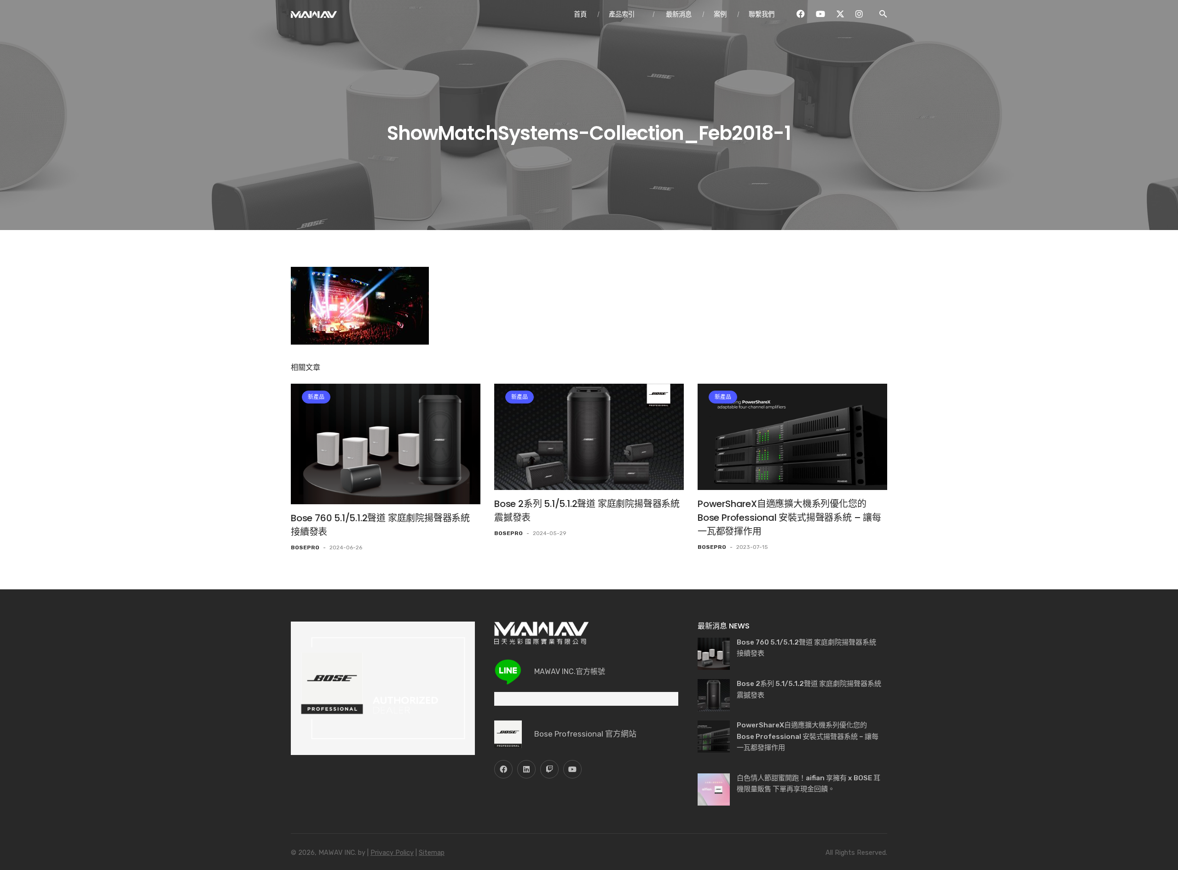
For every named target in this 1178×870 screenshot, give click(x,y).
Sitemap (432, 853)
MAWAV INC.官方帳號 (569, 671)
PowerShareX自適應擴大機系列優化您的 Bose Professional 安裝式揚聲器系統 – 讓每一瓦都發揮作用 (789, 517)
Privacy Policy (392, 853)
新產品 (316, 397)
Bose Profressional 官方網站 (585, 733)
